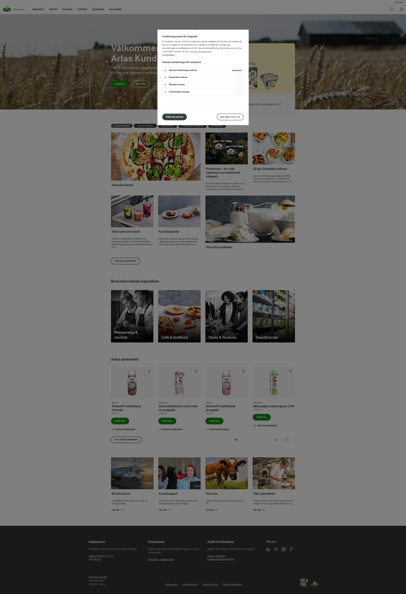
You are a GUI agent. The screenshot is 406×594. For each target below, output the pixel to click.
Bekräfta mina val (230, 117)
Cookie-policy (168, 55)
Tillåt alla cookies (174, 117)
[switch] (238, 77)
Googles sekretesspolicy (201, 51)
